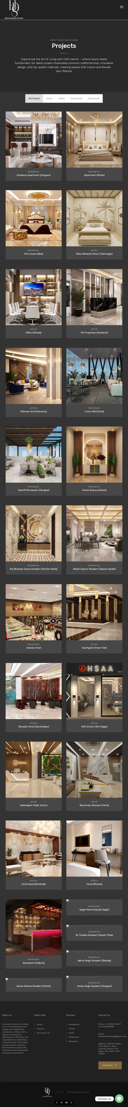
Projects (40, 1029)
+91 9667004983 (106, 1027)
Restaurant (94, 98)
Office (62, 98)
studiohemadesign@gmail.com (112, 1036)
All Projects (34, 98)
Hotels (49, 98)
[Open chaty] (119, 1098)
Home (39, 1024)
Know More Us (43, 1033)
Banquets (73, 1041)
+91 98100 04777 (113, 1024)
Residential (76, 98)
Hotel (71, 1033)
